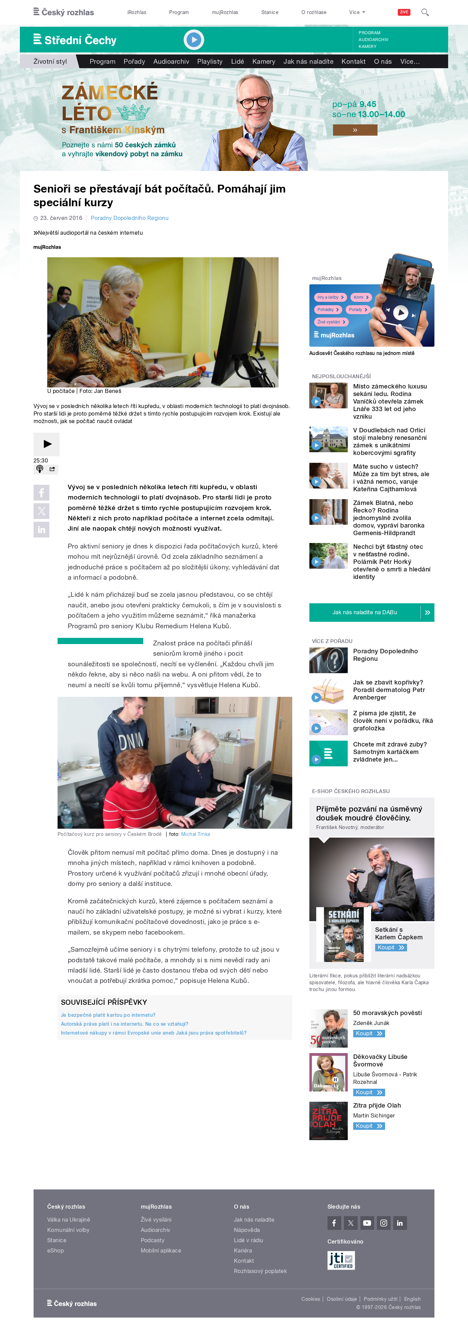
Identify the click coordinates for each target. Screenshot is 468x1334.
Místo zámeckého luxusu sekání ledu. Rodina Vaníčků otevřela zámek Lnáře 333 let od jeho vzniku (390, 401)
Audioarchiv (373, 39)
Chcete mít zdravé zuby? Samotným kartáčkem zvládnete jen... (390, 752)
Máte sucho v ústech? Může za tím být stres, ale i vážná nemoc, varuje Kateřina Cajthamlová (391, 478)
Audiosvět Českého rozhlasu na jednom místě (362, 353)
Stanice (270, 12)
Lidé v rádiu (248, 1240)
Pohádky (326, 309)
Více (410, 61)
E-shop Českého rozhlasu (351, 791)
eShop (55, 1250)
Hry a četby (328, 297)
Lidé (237, 61)
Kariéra (243, 1250)
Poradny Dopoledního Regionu (130, 218)
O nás (383, 61)
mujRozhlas (225, 12)
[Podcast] (40, 469)
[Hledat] (425, 12)
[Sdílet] (52, 469)
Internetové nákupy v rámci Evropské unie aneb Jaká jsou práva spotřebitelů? (154, 1033)
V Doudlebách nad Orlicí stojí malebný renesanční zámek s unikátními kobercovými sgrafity (390, 441)
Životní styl (50, 61)
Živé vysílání (329, 322)
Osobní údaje (342, 1299)
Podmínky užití (380, 1299)
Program (179, 12)
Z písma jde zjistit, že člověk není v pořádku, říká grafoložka (393, 720)
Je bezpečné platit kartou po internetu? (108, 1015)
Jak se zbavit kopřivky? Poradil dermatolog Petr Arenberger (389, 690)
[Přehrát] (47, 444)
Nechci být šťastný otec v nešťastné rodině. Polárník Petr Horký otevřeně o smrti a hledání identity (391, 561)
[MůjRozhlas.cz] (47, 248)
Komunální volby (68, 1230)
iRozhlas (137, 12)
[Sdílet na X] (41, 511)
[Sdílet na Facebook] (41, 493)
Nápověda (247, 1230)
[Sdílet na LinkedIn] (41, 530)
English (412, 1299)
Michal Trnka (195, 834)
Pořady (134, 61)
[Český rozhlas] (64, 12)
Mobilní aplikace (161, 1250)
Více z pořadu (332, 641)
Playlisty (210, 61)
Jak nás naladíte (308, 61)
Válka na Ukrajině (68, 1219)
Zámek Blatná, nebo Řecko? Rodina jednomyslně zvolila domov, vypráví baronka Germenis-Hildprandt (389, 517)
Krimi (359, 297)
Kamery (368, 46)
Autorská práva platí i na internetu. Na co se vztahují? (124, 1024)
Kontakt (354, 61)
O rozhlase (314, 12)
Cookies (310, 1299)
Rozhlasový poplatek (260, 1271)
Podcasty (153, 1240)
